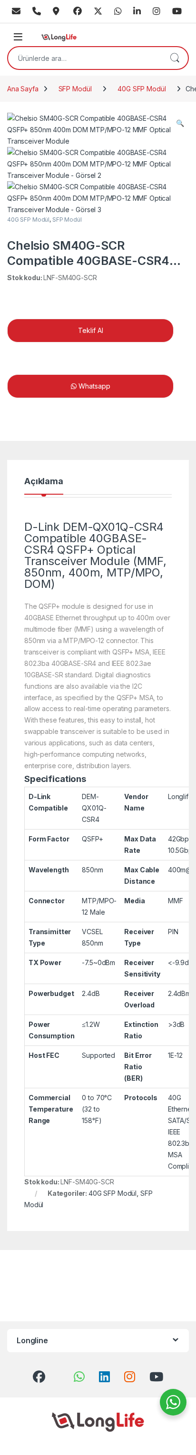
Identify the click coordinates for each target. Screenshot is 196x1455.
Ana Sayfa (23, 89)
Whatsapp (118, 11)
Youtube (177, 11)
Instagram (156, 11)
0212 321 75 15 (36, 11)
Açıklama (43, 481)
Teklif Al (90, 330)
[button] (180, 123)
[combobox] (84, 58)
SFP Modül (75, 89)
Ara (174, 58)
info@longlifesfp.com (16, 11)
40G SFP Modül (142, 89)
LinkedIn (137, 11)
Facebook (77, 11)
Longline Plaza (56, 11)
